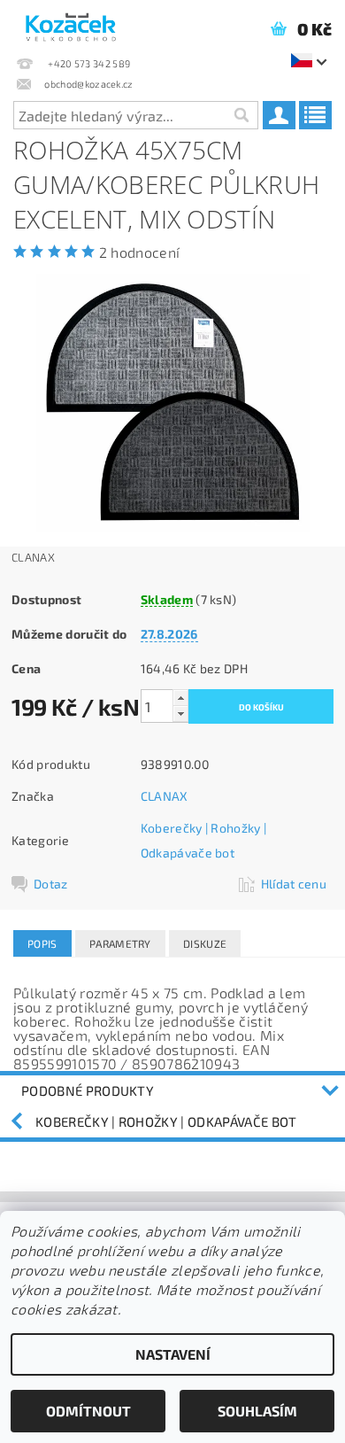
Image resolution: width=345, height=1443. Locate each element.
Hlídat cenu (294, 883)
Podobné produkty (87, 1090)
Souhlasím (257, 1410)
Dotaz (51, 883)
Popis (42, 943)
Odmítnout (88, 1410)
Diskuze (204, 943)
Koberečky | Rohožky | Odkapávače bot (166, 1121)
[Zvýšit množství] (180, 697)
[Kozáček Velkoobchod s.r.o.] (70, 23)
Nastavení (173, 1354)
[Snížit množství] (180, 713)
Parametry (120, 943)
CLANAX (164, 795)
